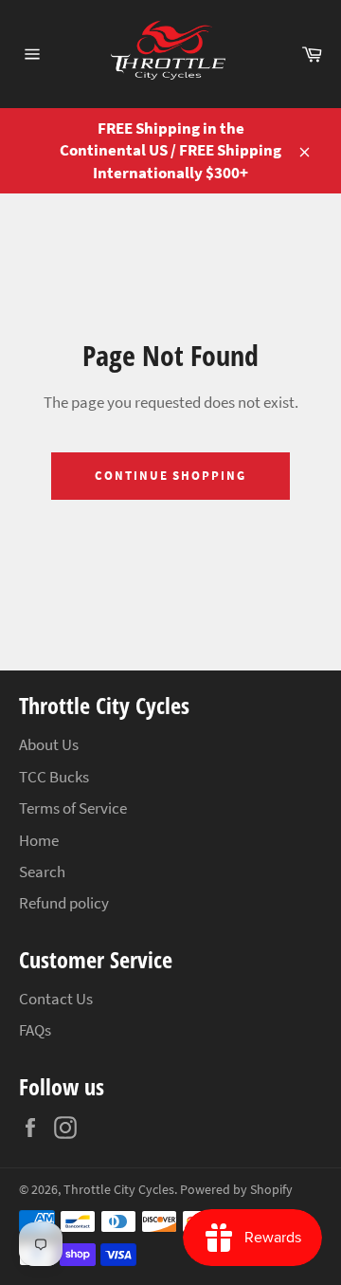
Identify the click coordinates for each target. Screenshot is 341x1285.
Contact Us (56, 998)
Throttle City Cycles (118, 1190)
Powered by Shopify (236, 1190)
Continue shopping (170, 476)
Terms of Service (73, 808)
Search (42, 871)
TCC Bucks (54, 776)
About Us (49, 744)
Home (39, 840)
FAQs (35, 1029)
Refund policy (64, 902)
